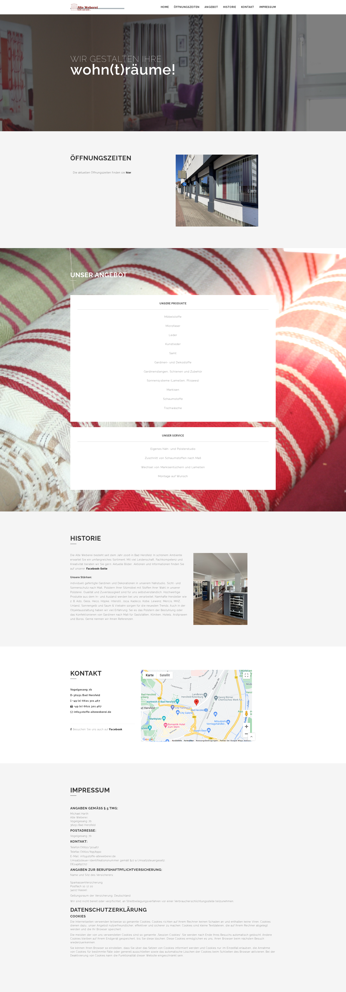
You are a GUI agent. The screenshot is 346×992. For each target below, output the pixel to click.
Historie (229, 7)
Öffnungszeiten (187, 7)
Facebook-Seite (97, 568)
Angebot (211, 7)
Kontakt (247, 7)
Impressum (267, 7)
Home (165, 7)
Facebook (115, 729)
